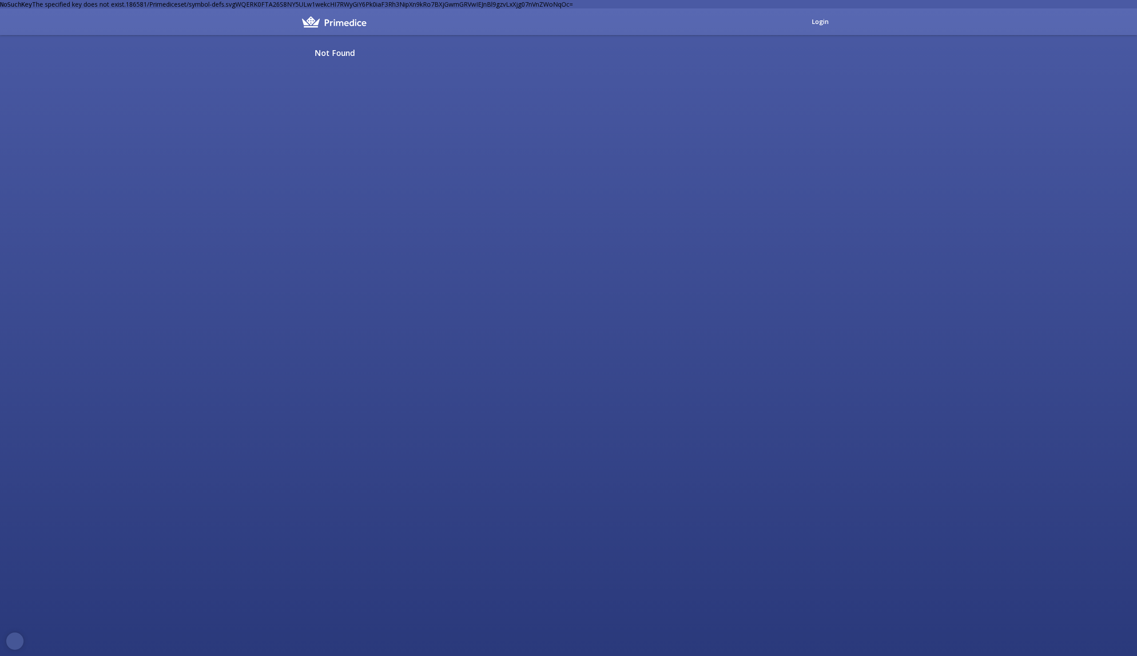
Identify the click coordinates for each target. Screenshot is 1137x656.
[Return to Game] (832, 53)
